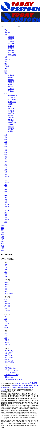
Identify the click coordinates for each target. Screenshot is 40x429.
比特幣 (6, 182)
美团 (5, 301)
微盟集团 (7, 304)
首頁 (5, 30)
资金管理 (11, 84)
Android (3, 390)
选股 (5, 170)
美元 (5, 265)
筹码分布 (11, 111)
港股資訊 (11, 37)
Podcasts (20, 387)
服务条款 (6, 387)
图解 (5, 172)
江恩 (5, 217)
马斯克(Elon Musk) (10, 368)
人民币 (6, 276)
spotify (26, 387)
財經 (5, 62)
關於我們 (15, 385)
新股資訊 (11, 46)
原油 (2, 246)
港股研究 (11, 39)
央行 (5, 335)
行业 (5, 146)
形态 (5, 139)
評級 (5, 174)
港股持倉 (11, 48)
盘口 (5, 159)
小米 (5, 299)
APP (20, 385)
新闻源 (25, 385)
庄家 (5, 161)
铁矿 (5, 325)
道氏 (5, 213)
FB (30, 387)
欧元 (5, 269)
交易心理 (11, 86)
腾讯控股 (7, 306)
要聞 (5, 195)
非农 (5, 333)
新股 (5, 191)
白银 (5, 319)
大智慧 (6, 207)
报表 (5, 152)
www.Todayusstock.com (22, 383)
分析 (5, 142)
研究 (2, 234)
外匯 (2, 248)
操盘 (5, 73)
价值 (5, 144)
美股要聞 (7, 32)
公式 (5, 200)
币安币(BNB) (8, 353)
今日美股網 (33, 383)
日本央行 (7, 344)
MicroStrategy (8, 293)
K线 (5, 135)
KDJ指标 (11, 108)
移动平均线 (12, 102)
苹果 (5, 287)
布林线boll (11, 113)
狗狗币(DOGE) (9, 357)
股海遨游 (11, 91)
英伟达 (6, 284)
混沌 (5, 222)
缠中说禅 (11, 77)
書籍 (5, 189)
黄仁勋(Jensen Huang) (11, 370)
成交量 (10, 104)
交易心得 (7, 59)
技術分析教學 (12, 95)
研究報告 (7, 66)
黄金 (5, 316)
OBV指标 (11, 118)
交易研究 (11, 89)
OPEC (6, 327)
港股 (5, 34)
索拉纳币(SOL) (9, 362)
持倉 (5, 187)
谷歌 (5, 289)
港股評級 (11, 50)
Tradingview (12, 97)
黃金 (2, 243)
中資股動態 (12, 55)
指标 (5, 93)
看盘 (5, 165)
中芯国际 (7, 310)
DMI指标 (11, 127)
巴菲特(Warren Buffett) (11, 375)
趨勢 (5, 71)
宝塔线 (10, 131)
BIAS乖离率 (12, 122)
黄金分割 (11, 106)
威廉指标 (11, 120)
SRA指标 (11, 129)
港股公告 (11, 43)
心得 (2, 239)
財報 (5, 185)
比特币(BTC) (8, 350)
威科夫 (6, 219)
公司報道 (11, 41)
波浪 (5, 215)
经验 (5, 154)
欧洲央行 (7, 342)
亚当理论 (11, 75)
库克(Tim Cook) (9, 377)
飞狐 (5, 202)
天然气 (6, 323)
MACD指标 (12, 99)
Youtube (14, 387)
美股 (2, 228)
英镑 (5, 272)
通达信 (6, 210)
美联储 (6, 340)
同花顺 (6, 204)
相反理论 (11, 80)
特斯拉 (6, 282)
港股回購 (11, 52)
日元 (5, 267)
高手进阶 (11, 82)
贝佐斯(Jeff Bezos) (10, 372)
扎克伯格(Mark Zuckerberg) (13, 379)
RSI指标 (10, 115)
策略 (5, 57)
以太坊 (6, 176)
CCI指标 (11, 124)
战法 (5, 157)
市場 (5, 64)
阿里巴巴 (7, 308)
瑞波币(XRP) (8, 360)
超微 (5, 291)
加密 (5, 180)
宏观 (5, 150)
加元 (5, 274)
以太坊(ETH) (8, 355)
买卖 (5, 167)
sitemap (30, 385)
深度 (5, 68)
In (32, 387)
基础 (5, 137)
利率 (5, 338)
